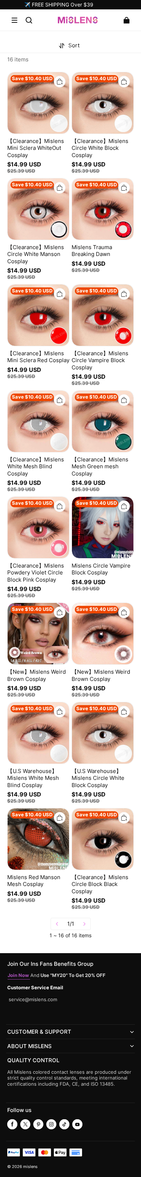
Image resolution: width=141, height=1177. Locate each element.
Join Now (19, 975)
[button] (14, 20)
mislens (30, 1166)
